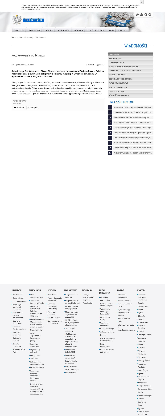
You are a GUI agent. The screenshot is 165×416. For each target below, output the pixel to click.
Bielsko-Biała (143, 308)
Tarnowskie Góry (145, 391)
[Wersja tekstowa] (146, 14)
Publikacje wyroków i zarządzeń (123, 67)
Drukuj (101, 65)
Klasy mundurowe (105, 347)
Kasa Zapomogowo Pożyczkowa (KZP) (35, 339)
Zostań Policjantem (104, 293)
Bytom (140, 315)
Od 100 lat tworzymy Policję (37, 303)
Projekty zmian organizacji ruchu (72, 370)
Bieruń (140, 311)
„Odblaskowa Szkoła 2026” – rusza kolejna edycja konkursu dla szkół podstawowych (72, 342)
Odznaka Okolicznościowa (120, 79)
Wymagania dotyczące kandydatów (105, 313)
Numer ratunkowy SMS (125, 307)
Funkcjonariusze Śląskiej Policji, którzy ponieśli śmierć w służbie (37, 325)
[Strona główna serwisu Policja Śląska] (137, 14)
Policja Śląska (35, 292)
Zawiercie (142, 404)
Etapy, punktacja (107, 330)
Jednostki (141, 292)
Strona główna (17, 37)
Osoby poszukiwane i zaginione (88, 299)
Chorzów (141, 318)
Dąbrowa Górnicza (141, 329)
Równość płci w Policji (119, 95)
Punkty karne (70, 374)
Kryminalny (87, 292)
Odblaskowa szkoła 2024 (70, 358)
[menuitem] (20, 29)
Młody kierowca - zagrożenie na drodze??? (72, 316)
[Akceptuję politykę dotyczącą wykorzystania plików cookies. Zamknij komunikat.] (141, 2)
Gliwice (141, 333)
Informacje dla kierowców (71, 364)
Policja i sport (35, 357)
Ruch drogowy (70, 292)
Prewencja (51, 292)
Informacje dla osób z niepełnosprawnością (126, 329)
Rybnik (141, 375)
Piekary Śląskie (144, 362)
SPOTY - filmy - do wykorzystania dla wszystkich (72, 324)
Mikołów (141, 353)
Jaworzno (142, 340)
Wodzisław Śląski (145, 397)
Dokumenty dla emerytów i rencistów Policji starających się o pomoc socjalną (37, 391)
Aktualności (52, 297)
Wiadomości (41, 37)
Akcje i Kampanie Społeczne (55, 301)
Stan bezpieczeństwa (36, 298)
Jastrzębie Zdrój (144, 336)
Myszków (142, 359)
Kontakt (103, 337)
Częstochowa (143, 324)
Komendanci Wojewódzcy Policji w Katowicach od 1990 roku (36, 313)
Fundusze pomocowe (34, 347)
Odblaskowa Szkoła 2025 (70, 353)
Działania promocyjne (105, 300)
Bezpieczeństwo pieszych (71, 298)
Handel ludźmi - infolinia (124, 316)
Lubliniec (141, 349)
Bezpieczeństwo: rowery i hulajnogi (72, 303)
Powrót (91, 65)
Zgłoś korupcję (124, 311)
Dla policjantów (36, 332)
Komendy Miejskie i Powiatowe (142, 299)
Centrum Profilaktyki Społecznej (52, 308)
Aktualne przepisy (107, 334)
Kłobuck (141, 346)
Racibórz (141, 369)
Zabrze (141, 401)
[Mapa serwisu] (141, 14)
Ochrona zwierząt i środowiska (55, 324)
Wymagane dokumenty (105, 326)
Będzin (141, 305)
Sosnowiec (142, 384)
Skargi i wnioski (124, 320)
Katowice (141, 343)
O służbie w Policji (105, 320)
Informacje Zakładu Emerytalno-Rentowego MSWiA (35, 378)
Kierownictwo (115, 58)
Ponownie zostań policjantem (107, 353)
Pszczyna (142, 366)
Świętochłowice (144, 388)
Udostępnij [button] (20, 107)
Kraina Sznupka (54, 319)
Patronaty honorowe (118, 83)
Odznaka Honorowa (117, 75)
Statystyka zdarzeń (118, 87)
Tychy (140, 394)
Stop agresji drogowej (70, 331)
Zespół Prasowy (124, 302)
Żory (140, 407)
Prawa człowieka (37, 369)
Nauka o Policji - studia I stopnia (106, 306)
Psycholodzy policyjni (35, 353)
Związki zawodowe (117, 91)
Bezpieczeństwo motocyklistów (71, 309)
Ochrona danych (116, 62)
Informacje (29, 37)
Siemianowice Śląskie (143, 380)
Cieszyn (141, 321)
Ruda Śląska (143, 372)
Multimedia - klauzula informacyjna (125, 71)
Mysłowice (142, 356)
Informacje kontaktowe (122, 298)
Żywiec (141, 410)
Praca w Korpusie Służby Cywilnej (107, 341)
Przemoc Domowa (51, 315)
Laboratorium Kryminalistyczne (37, 365)
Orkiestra (34, 360)
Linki (120, 324)
